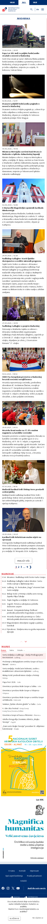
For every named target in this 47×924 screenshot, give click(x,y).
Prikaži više (23, 560)
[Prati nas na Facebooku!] (3, 888)
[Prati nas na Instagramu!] (8, 888)
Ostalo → (21, 650)
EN (37, 9)
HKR (35, 2)
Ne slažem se (37, 917)
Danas (3, 650)
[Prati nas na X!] (13, 888)
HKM (12, 2)
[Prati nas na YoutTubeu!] (18, 888)
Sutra (12, 650)
